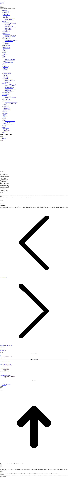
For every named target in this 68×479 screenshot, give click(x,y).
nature (8, 203)
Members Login (2, 3)
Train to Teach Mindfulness (7, 356)
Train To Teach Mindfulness (3, 350)
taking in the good (17, 203)
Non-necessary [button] (2, 474)
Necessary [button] (1, 471)
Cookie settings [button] (22, 463)
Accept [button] (25, 463)
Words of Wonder (2, 171)
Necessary (2, 472)
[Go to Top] (34, 460)
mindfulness (5, 203)
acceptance (2, 203)
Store (0, 6)
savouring (14, 203)
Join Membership (2, 2)
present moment (11, 203)
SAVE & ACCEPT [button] (2, 477)
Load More (34, 380)
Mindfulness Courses (2, 347)
